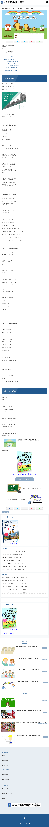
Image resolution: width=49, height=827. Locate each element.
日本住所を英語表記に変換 (12, 61)
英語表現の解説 (5, 512)
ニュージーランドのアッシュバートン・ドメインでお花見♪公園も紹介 (14, 586)
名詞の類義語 (5, 771)
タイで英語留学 (6, 788)
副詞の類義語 (5, 776)
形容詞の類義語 (6, 779)
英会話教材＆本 (6, 760)
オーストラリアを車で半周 (8, 793)
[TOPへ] (24, 818)
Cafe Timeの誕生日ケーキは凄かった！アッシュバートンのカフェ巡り (14, 583)
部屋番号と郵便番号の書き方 (12, 67)
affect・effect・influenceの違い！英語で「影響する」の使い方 (13, 563)
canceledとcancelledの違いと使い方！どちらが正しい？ (12, 560)
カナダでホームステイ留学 (8, 796)
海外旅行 (4, 798)
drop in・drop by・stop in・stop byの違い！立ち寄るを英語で (13, 551)
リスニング (5, 755)
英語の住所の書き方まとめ (11, 70)
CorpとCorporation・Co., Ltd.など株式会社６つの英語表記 (12, 554)
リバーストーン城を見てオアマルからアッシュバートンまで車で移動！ (14, 589)
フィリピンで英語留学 (7, 790)
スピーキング (5, 757)
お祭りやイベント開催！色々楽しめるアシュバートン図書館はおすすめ (14, 577)
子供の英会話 (5, 765)
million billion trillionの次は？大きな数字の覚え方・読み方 (12, 557)
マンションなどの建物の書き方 (13, 65)
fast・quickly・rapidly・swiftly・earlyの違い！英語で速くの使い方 (14, 566)
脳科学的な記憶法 (6, 782)
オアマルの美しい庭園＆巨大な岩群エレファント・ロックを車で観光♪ (14, 592)
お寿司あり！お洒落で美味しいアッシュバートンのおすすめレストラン (14, 580)
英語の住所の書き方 (9, 59)
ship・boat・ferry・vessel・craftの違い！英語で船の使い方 (13, 569)
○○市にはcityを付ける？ (12, 63)
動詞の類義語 (5, 774)
